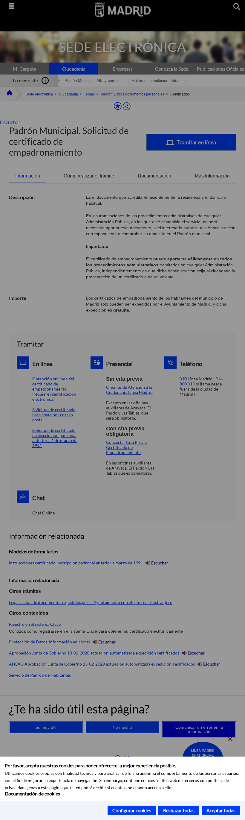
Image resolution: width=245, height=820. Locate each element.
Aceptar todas (220, 810)
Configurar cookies (131, 810)
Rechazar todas (179, 810)
